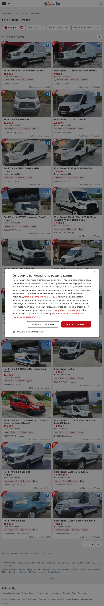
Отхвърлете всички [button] (43, 324)
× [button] (94, 272)
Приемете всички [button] (76, 324)
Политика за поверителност (26, 317)
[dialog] (52, 303)
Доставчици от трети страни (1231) (39, 296)
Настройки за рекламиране (67, 310)
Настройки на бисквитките (70, 313)
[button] (28, 331)
